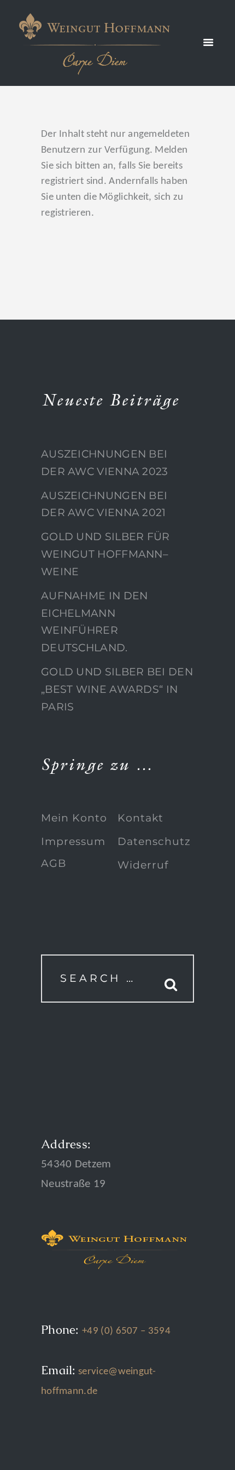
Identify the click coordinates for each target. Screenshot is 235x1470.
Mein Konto (74, 818)
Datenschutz (154, 841)
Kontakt (140, 818)
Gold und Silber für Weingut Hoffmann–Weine (105, 553)
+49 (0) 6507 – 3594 (126, 1331)
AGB (53, 863)
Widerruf (143, 865)
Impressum (73, 841)
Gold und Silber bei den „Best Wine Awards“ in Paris (117, 689)
